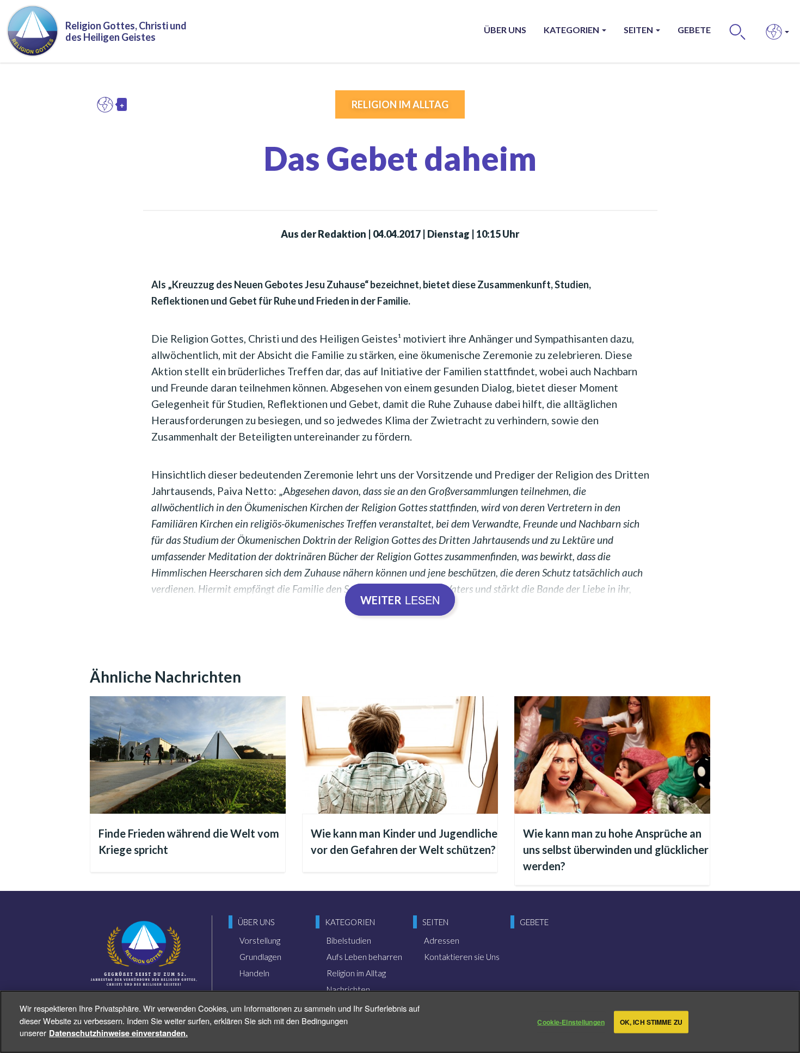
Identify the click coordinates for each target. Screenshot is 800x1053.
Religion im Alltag (400, 104)
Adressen (441, 940)
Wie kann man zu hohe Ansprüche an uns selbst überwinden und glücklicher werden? (616, 849)
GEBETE (694, 29)
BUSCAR (737, 31)
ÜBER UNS (505, 29)
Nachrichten (348, 989)
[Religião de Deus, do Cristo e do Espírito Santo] (144, 961)
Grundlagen (260, 957)
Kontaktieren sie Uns (462, 957)
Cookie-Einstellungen (570, 1022)
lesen (400, 600)
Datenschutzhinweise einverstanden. (118, 1032)
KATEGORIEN (572, 29)
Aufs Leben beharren (364, 957)
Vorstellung (259, 940)
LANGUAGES (774, 31)
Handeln (254, 973)
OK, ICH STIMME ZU (651, 1022)
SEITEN (639, 29)
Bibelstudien (349, 940)
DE (108, 104)
